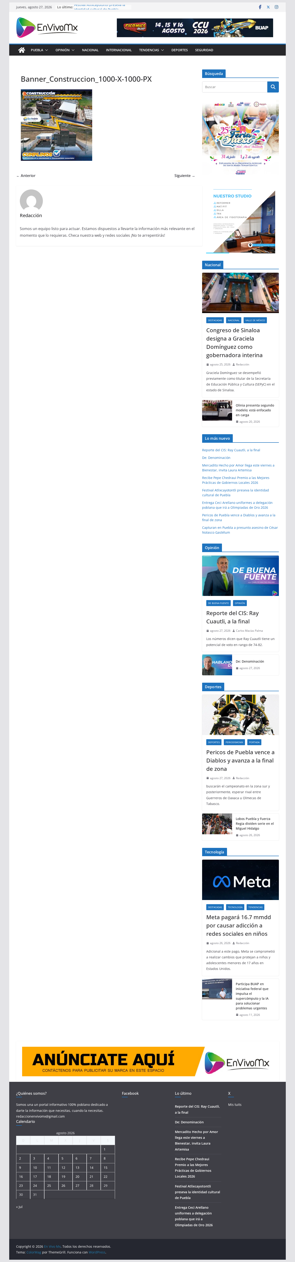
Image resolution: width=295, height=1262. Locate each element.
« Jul (19, 1207)
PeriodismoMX (234, 742)
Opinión (63, 50)
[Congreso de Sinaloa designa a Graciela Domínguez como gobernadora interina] (240, 293)
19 (63, 1176)
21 (91, 1176)
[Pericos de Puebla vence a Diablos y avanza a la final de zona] (240, 715)
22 (105, 1176)
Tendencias (149, 50)
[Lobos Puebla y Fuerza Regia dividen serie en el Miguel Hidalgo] (217, 826)
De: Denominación (216, 457)
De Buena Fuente (218, 603)
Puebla (37, 50)
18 (49, 1176)
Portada (254, 742)
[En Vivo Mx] (21, 50)
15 (105, 1167)
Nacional (90, 50)
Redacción (242, 364)
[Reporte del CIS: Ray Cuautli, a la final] (240, 576)
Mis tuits (235, 1104)
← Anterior (25, 175)
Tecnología (235, 907)
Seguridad (204, 50)
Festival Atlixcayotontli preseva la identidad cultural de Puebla (99, 9)
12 (63, 1167)
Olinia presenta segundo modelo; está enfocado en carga (255, 410)
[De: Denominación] (217, 665)
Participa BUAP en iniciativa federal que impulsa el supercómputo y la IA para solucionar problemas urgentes (252, 996)
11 (49, 1167)
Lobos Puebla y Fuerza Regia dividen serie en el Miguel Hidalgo (255, 823)
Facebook (130, 1093)
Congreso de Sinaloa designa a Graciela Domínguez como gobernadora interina (234, 342)
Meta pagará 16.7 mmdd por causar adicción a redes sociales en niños (238, 925)
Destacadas (215, 320)
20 (77, 1176)
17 (35, 1176)
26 (63, 1185)
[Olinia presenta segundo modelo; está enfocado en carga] (217, 413)
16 (21, 1176)
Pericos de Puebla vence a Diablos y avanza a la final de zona (240, 760)
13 (77, 1167)
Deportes (179, 50)
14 (91, 1167)
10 (35, 1167)
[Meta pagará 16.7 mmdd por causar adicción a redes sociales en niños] (240, 880)
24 (35, 1185)
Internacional (119, 50)
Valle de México (255, 320)
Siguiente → (184, 175)
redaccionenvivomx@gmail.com (40, 1116)
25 (49, 1185)
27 (77, 1185)
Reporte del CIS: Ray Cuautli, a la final (231, 450)
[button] (45, 50)
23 (21, 1185)
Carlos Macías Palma (249, 631)
